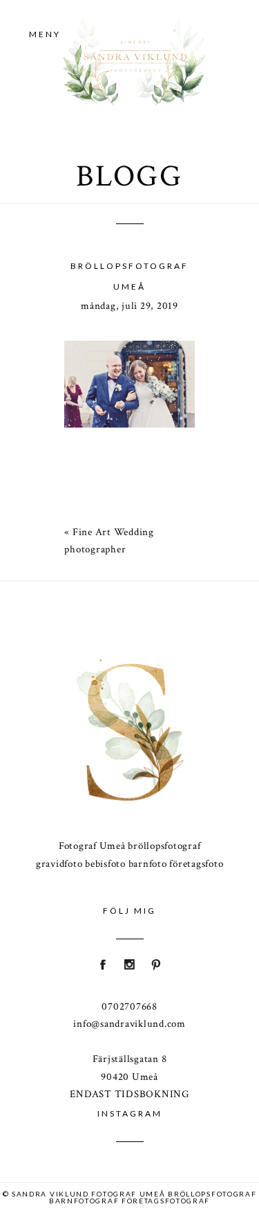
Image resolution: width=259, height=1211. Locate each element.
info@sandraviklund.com (129, 1023)
